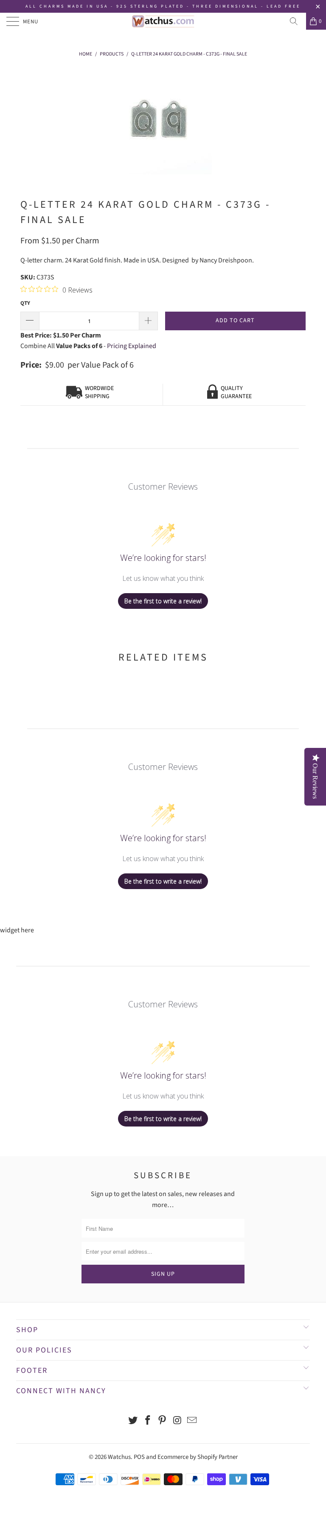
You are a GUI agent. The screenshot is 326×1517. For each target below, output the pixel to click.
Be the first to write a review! (163, 601)
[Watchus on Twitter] (133, 1421)
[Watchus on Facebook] (147, 1421)
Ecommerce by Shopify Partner (197, 1457)
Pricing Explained (131, 346)
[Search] (296, 21)
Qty (25, 303)
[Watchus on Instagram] (177, 1421)
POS (139, 1457)
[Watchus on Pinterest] (162, 1421)
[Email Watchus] (192, 1421)
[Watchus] (163, 21)
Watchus (119, 1457)
